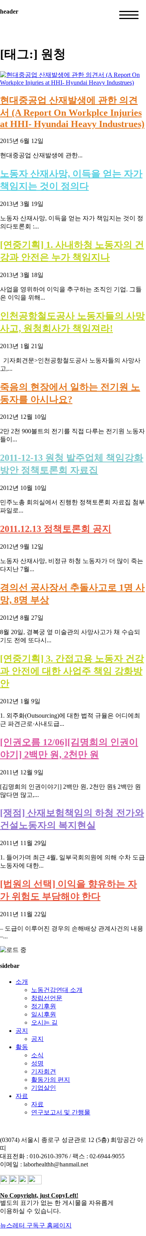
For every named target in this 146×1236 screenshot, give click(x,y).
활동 (22, 1047)
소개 (22, 981)
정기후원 (43, 1006)
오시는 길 (44, 1022)
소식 (37, 1055)
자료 (22, 1096)
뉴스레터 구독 (19, 1225)
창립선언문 (46, 998)
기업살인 (43, 1087)
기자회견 (43, 1071)
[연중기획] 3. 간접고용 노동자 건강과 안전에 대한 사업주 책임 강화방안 (72, 671)
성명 (37, 1063)
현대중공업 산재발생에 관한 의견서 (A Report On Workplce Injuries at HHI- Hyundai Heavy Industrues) (72, 112)
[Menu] (129, 15)
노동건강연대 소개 (57, 990)
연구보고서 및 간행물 (60, 1112)
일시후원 (43, 1014)
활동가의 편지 (50, 1079)
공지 (22, 1030)
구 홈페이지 (55, 1225)
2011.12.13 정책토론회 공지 (55, 529)
